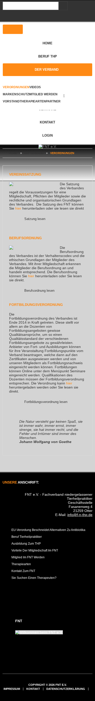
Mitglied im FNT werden (28, 557)
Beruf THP (47, 56)
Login (47, 135)
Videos (35, 87)
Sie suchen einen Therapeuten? (33, 578)
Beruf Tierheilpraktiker (26, 537)
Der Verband (47, 69)
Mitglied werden (43, 94)
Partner (53, 101)
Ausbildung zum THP (26, 543)
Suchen (62, 6)
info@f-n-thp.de (79, 515)
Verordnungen (16, 87)
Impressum (12, 689)
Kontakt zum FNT (23, 571)
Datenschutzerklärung (65, 689)
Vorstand (11, 101)
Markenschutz (16, 94)
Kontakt (47, 122)
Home (47, 43)
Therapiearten (33, 101)
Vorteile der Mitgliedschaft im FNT (34, 550)
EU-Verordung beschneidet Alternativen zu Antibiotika (48, 530)
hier (18, 208)
